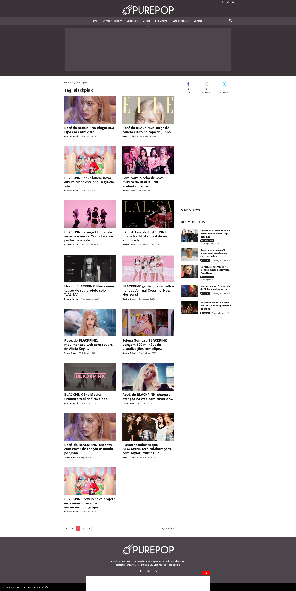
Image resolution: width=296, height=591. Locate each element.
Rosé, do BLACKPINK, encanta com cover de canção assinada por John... (88, 448)
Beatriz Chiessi (71, 136)
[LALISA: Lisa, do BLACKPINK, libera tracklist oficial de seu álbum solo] (148, 214)
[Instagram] (228, 2)
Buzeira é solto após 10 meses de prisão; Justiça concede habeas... (213, 253)
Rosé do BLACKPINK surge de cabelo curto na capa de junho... (147, 130)
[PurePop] (148, 10)
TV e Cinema (161, 20)
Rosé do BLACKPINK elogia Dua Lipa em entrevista (89, 130)
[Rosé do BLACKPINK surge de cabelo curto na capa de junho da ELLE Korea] (148, 110)
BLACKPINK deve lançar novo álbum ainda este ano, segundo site (89, 182)
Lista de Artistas (180, 20)
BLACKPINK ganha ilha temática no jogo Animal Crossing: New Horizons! (148, 290)
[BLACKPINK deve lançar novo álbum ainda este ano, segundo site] (90, 160)
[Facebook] (222, 2)
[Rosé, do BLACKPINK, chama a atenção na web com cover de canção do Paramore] (148, 377)
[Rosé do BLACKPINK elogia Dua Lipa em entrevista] (90, 110)
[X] (233, 2)
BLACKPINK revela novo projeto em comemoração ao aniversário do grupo (89, 503)
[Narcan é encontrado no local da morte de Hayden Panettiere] (189, 271)
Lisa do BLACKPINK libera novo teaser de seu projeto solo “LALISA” (89, 290)
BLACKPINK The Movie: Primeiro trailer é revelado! (86, 396)
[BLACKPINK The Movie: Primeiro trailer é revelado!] (90, 377)
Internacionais (207, 240)
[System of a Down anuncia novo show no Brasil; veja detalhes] (189, 235)
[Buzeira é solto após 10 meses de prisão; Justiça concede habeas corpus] (189, 254)
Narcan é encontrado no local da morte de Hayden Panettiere (214, 269)
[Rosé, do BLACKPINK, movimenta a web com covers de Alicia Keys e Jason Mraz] (90, 322)
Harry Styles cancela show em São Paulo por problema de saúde (215, 305)
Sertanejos (132, 20)
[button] (230, 21)
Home (94, 20)
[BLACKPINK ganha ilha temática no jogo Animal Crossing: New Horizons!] (148, 268)
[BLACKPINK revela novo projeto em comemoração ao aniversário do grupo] (90, 481)
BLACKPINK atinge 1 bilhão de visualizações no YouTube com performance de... (88, 236)
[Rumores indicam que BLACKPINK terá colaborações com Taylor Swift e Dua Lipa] (148, 427)
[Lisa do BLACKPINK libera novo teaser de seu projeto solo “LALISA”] (90, 268)
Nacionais (205, 260)
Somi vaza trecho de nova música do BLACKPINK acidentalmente (143, 182)
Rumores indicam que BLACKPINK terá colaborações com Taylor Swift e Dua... (146, 448)
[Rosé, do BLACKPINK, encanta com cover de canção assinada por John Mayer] (90, 427)
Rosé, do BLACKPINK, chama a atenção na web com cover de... (147, 396)
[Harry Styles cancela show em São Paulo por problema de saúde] (189, 307)
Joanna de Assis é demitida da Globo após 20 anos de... (215, 288)
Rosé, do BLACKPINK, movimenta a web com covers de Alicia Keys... (88, 344)
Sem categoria (207, 277)
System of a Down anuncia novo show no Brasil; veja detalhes (215, 233)
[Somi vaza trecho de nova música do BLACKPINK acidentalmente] (148, 160)
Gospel (146, 20)
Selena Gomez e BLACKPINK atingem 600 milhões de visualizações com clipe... (144, 344)
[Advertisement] (148, 49)
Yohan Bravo (70, 353)
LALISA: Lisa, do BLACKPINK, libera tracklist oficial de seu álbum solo (145, 236)
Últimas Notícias (110, 20)
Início (66, 82)
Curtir (188, 82)
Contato (198, 20)
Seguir (206, 82)
